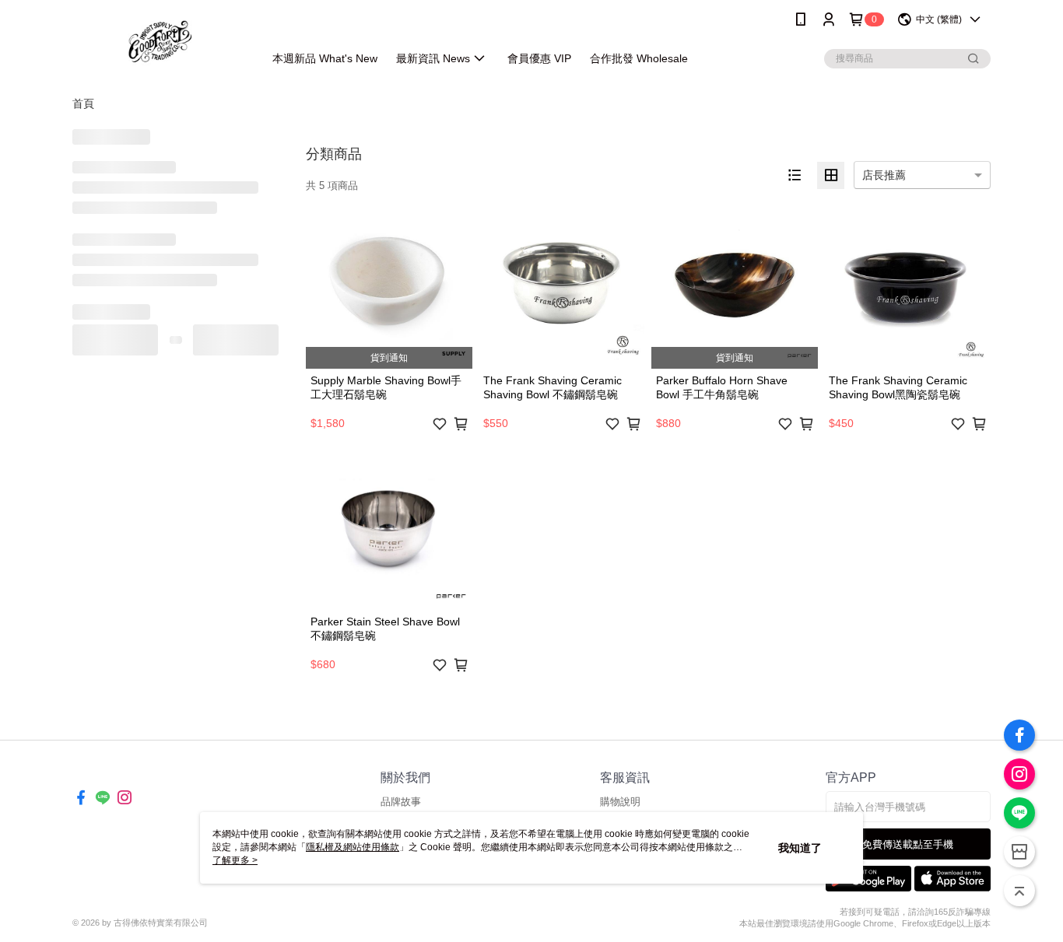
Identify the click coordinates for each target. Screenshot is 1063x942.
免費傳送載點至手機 (907, 844)
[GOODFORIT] (158, 41)
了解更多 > (235, 860)
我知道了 (800, 848)
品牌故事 (401, 801)
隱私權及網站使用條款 (352, 847)
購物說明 (620, 801)
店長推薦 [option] (884, 175)
